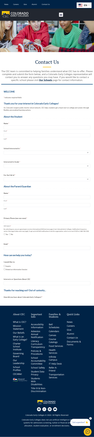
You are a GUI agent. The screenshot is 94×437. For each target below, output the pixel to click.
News (6, 4)
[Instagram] (44, 409)
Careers (16, 4)
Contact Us (46, 4)
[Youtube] (55, 409)
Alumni (34, 4)
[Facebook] (39, 409)
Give (25, 4)
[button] (61, 15)
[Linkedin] (50, 409)
